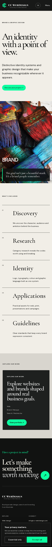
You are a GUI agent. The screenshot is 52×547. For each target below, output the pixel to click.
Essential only (15, 539)
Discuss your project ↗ (14, 88)
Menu (47, 5)
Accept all (37, 539)
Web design (6, 521)
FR (38, 5)
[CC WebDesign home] (15, 5)
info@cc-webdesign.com (38, 521)
